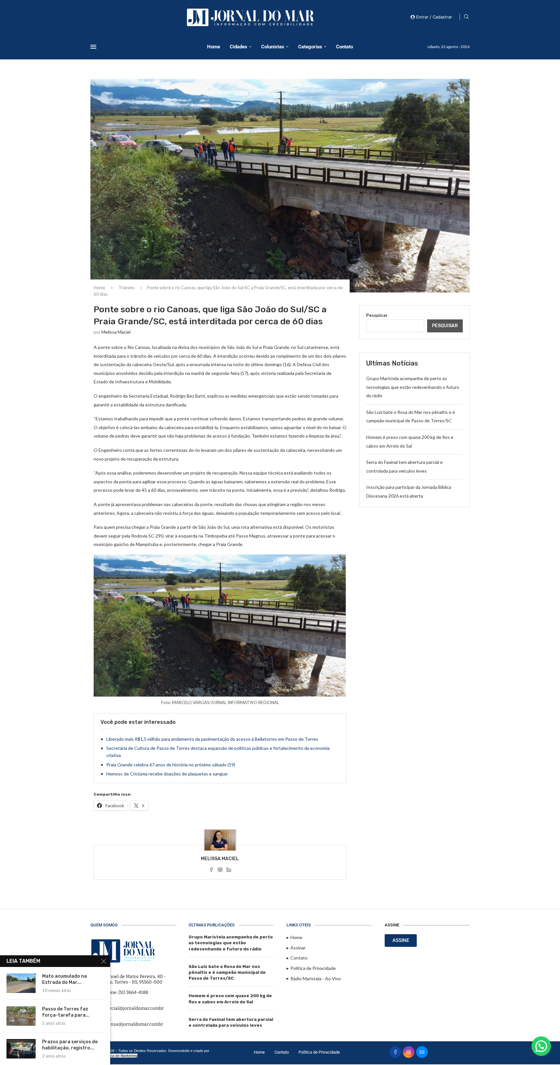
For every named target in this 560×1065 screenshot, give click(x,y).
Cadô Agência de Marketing (113, 1056)
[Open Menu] (93, 47)
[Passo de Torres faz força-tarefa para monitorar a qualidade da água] (21, 1016)
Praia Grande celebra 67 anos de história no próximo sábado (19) (170, 764)
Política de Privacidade (319, 1052)
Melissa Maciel (116, 332)
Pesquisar (377, 315)
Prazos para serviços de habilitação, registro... (70, 1045)
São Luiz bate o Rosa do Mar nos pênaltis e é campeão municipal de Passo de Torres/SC (227, 972)
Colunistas (272, 47)
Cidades (238, 47)
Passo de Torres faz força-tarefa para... (65, 1012)
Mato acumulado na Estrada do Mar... (64, 979)
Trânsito (126, 287)
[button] (541, 1046)
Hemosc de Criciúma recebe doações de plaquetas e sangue (167, 773)
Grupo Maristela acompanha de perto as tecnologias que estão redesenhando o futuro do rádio (412, 387)
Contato (344, 47)
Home (213, 47)
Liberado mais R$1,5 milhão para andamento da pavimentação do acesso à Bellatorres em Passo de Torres (212, 739)
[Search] (466, 17)
